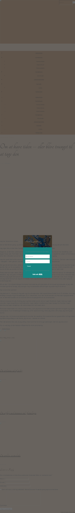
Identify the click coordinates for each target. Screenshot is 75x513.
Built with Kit (37, 274)
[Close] (49, 237)
